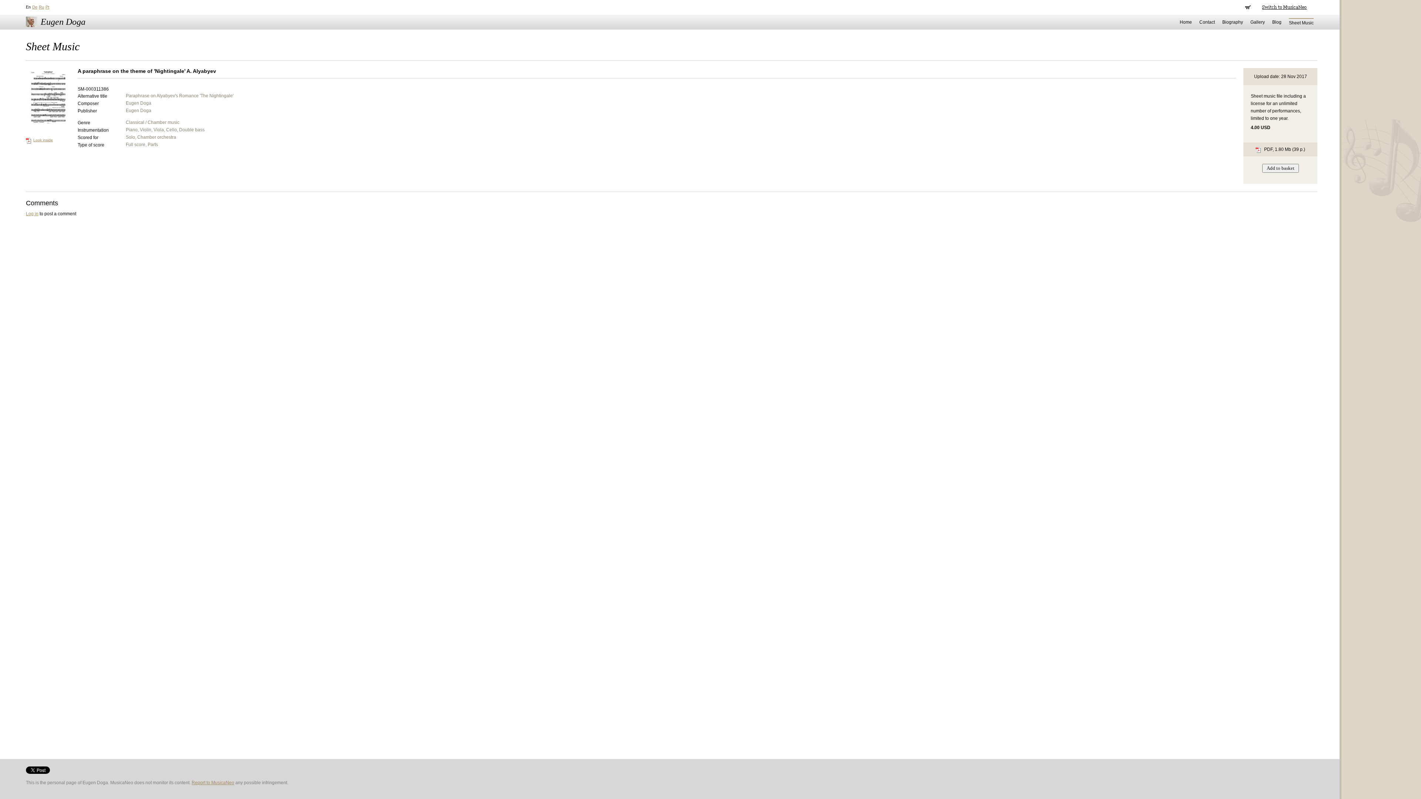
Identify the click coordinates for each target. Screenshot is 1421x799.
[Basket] (1248, 7)
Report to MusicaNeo (213, 782)
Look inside (43, 140)
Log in (32, 213)
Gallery (1257, 22)
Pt (47, 7)
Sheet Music (1301, 23)
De (34, 7)
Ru (41, 7)
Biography (1232, 22)
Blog (1276, 22)
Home (1186, 22)
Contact (1207, 22)
